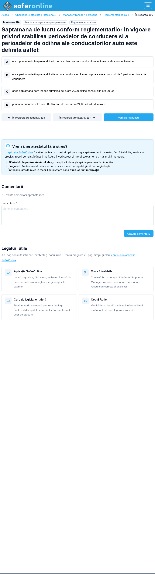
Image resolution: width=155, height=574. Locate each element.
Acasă (5, 14)
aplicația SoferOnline (20, 152)
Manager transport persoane (80, 14)
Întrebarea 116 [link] (144, 14)
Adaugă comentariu (138, 233)
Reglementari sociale (116, 14)
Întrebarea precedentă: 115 (28, 117)
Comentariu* (9, 203)
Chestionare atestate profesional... (36, 14)
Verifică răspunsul (128, 117)
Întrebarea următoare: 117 (75, 117)
